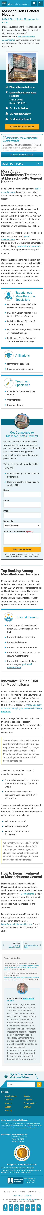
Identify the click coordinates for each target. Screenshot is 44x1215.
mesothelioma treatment (28, 246)
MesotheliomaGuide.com (18, 4)
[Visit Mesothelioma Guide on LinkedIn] (33, 1207)
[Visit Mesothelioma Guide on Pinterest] (38, 1207)
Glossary (8, 1110)
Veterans (8, 1103)
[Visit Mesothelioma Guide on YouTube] (27, 1207)
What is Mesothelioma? (14, 945)
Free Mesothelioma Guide (31, 945)
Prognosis (28, 1100)
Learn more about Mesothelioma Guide (25, 1128)
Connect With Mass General (22, 127)
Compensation (30, 1103)
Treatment (9, 1100)
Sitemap (27, 1107)
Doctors (27, 1096)
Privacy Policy (17, 1195)
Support (8, 1107)
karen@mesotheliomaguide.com (16, 924)
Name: (6, 490)
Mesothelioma (27, 894)
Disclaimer (28, 1195)
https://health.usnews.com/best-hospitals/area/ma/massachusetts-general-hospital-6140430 (21, 968)
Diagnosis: (8, 521)
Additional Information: (18, 531)
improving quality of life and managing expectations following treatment (21, 708)
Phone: (6, 511)
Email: (6, 501)
